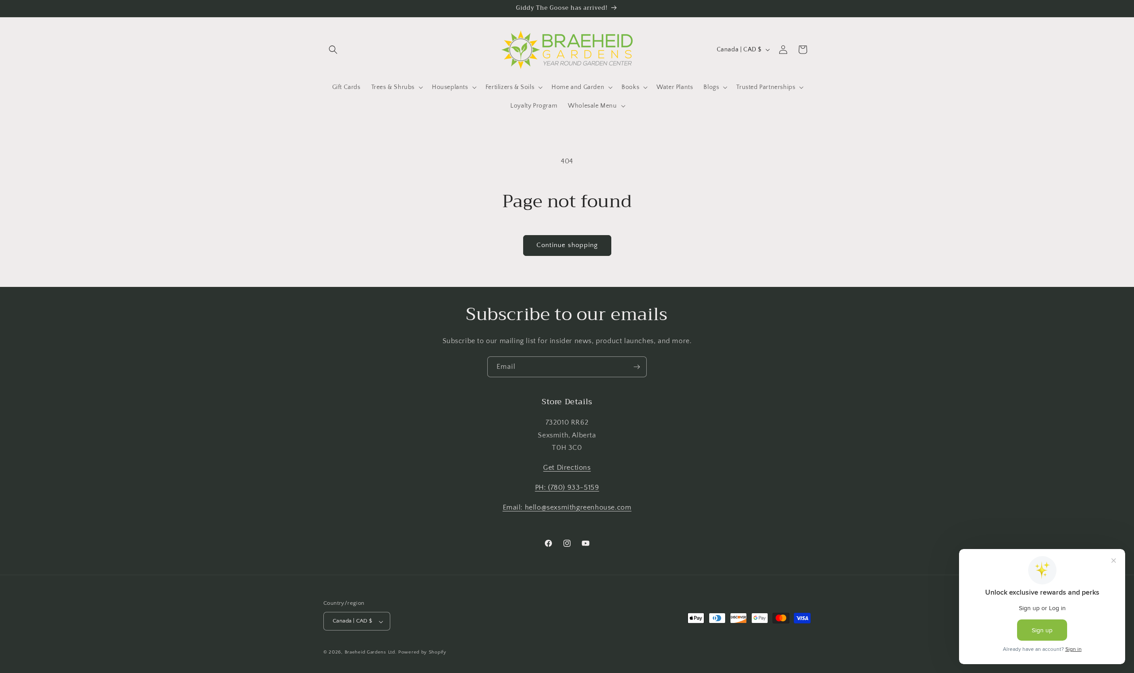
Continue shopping (567, 245)
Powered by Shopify (422, 652)
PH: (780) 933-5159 (567, 487)
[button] (333, 49)
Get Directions (566, 468)
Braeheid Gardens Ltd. (371, 652)
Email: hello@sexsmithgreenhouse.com (567, 507)
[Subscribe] (636, 366)
